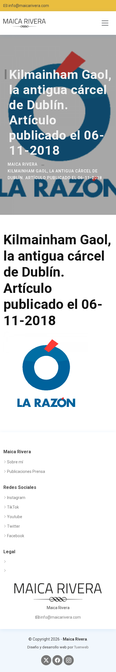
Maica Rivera (22, 164)
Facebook (15, 536)
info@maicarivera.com (28, 6)
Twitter (13, 526)
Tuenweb (81, 647)
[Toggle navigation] (105, 23)
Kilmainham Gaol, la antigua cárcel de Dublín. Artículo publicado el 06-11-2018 (55, 174)
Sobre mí (15, 462)
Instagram (16, 498)
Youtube (14, 517)
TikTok (13, 507)
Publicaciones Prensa (26, 471)
